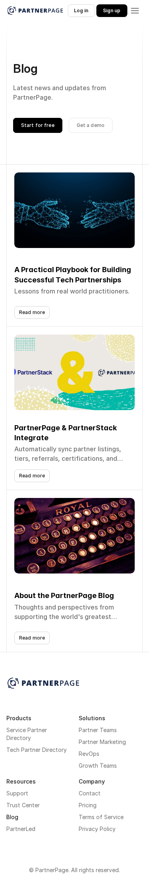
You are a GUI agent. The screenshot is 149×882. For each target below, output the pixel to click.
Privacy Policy (97, 828)
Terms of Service (101, 817)
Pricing (88, 805)
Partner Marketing (102, 741)
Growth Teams (98, 765)
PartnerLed (20, 828)
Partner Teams (98, 730)
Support (17, 793)
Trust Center (23, 805)
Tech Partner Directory (36, 749)
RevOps (89, 753)
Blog (12, 817)
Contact (90, 793)
